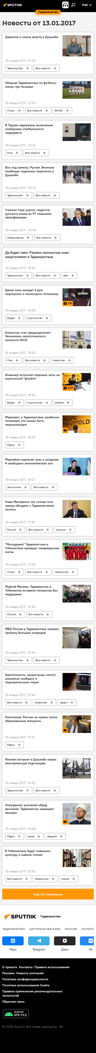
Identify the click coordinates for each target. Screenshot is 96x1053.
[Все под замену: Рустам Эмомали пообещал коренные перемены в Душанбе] (77, 175)
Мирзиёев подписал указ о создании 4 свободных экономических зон (32, 461)
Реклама (8, 973)
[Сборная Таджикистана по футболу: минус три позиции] (77, 90)
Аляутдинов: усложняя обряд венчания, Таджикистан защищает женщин (29, 809)
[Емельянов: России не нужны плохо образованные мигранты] (77, 724)
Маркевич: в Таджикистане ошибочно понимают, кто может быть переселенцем (32, 421)
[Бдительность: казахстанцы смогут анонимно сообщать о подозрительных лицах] (77, 682)
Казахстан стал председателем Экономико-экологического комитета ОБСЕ (27, 336)
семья (30, 836)
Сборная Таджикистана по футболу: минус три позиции (30, 85)
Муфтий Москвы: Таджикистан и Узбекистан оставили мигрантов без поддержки (31, 590)
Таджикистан (15, 68)
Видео (11, 318)
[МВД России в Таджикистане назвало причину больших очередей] (77, 637)
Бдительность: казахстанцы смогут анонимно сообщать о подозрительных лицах (30, 678)
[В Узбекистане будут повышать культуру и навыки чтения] (77, 858)
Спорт (11, 110)
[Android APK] (16, 1014)
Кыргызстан (34, 318)
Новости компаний (30, 973)
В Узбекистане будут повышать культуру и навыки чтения (27, 853)
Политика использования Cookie (26, 985)
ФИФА (59, 110)
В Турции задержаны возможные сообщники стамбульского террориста (29, 129)
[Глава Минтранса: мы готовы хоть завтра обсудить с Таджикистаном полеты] (77, 509)
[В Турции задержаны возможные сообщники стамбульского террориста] (77, 132)
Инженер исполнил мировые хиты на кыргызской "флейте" (32, 377)
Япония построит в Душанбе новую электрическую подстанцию (30, 761)
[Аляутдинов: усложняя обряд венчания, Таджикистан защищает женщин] (77, 813)
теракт (63, 702)
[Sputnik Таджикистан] (13, 7)
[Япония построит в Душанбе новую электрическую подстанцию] (77, 768)
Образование (15, 237)
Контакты (26, 967)
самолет (61, 529)
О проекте (9, 967)
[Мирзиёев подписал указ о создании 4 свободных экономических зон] (77, 466)
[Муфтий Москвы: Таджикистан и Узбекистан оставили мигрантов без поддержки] (77, 593)
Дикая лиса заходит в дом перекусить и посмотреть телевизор (31, 292)
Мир (10, 152)
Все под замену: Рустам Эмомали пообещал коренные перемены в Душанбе (29, 171)
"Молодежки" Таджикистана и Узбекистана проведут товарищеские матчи (32, 548)
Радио (11, 444)
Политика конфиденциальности (25, 979)
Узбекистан (62, 572)
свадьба (52, 836)
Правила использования (51, 967)
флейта (59, 402)
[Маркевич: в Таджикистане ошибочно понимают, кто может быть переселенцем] (77, 424)
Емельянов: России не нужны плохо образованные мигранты (31, 719)
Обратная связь (13, 1002)
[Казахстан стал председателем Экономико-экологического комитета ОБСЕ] (77, 339)
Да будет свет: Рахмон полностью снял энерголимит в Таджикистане (37, 254)
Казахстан (58, 360)
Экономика (14, 487)
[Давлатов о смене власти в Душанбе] (77, 45)
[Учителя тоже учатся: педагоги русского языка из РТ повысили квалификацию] (77, 217)
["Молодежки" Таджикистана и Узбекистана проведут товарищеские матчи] (77, 551)
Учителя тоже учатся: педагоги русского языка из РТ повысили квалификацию (28, 214)
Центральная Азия (44, 929)
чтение (65, 878)
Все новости (42, 68)
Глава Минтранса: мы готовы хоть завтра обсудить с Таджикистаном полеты (29, 505)
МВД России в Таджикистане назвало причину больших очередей (32, 631)
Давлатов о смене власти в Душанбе (31, 37)
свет (65, 275)
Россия (11, 529)
